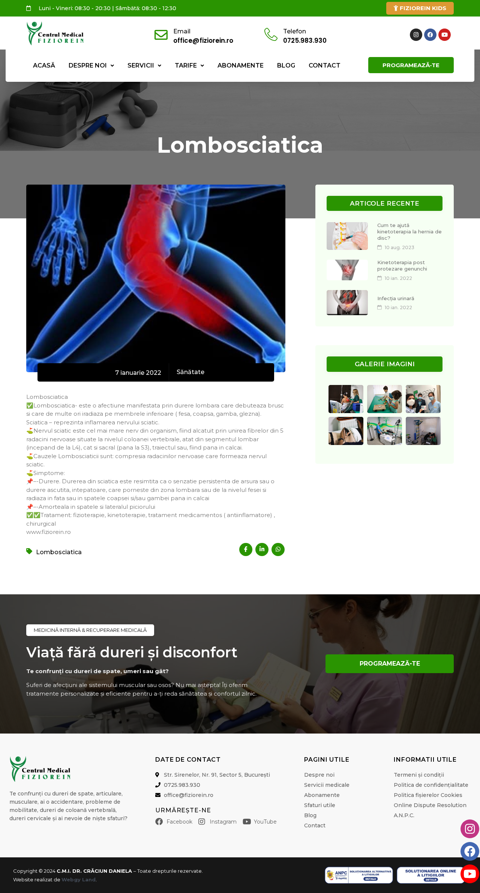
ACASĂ (44, 65)
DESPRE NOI (88, 65)
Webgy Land (79, 879)
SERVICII (141, 65)
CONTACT (324, 65)
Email (181, 31)
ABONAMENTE (241, 65)
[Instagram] (416, 35)
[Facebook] (430, 35)
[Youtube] (444, 35)
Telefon (294, 31)
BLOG (286, 65)
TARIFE (186, 65)
